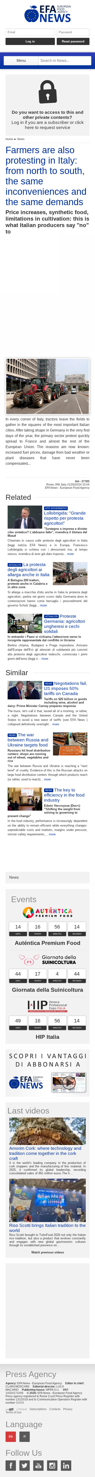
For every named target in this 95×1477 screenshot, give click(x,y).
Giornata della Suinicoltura (47, 990)
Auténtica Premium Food (47, 943)
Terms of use (13, 1412)
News (20, 139)
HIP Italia (47, 1037)
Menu (21, 61)
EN (11, 1436)
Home (9, 139)
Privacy (67, 1409)
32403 (20, 1402)
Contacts (54, 1409)
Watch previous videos (47, 1252)
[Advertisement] (47, 304)
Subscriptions (38, 1409)
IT (25, 1436)
